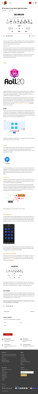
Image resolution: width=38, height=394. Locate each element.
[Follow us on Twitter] (4, 388)
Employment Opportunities (25, 361)
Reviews (22, 354)
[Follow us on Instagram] (6, 388)
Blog (21, 363)
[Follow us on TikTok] (11, 388)
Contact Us (22, 357)
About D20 (22, 355)
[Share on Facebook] (6, 36)
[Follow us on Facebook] (2, 388)
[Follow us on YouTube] (9, 388)
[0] (35, 2)
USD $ (3, 384)
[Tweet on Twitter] (10, 36)
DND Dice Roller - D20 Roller (6, 369)
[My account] (33, 2)
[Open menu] (2, 2)
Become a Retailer (24, 360)
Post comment (7, 334)
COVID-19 (3, 378)
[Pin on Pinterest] (8, 36)
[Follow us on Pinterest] (7, 388)
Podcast (22, 364)
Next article (32, 311)
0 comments (33, 35)
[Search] (30, 3)
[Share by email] (12, 36)
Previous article (6, 311)
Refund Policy (4, 375)
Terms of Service (4, 372)
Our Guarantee (23, 358)
